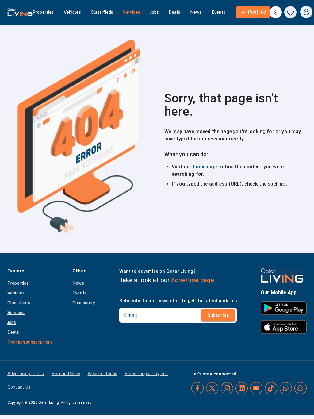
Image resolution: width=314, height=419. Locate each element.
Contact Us (19, 387)
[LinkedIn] (242, 388)
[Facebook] (197, 388)
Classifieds (102, 12)
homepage (205, 167)
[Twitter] (212, 388)
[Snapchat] (300, 388)
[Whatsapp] (286, 388)
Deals (174, 12)
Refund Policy (66, 373)
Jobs (154, 12)
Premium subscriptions (30, 342)
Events (219, 12)
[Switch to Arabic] (276, 12)
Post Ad (257, 12)
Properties (43, 12)
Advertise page (192, 280)
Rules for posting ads (146, 373)
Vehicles (72, 12)
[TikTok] (271, 388)
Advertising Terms (25, 373)
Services (131, 12)
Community (83, 302)
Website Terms (102, 373)
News (196, 12)
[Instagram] (227, 388)
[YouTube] (256, 388)
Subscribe (218, 315)
